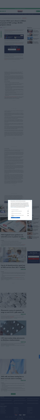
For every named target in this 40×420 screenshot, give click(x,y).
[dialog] (20, 210)
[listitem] (20, 209)
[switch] (28, 211)
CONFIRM (15, 217)
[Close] (30, 201)
